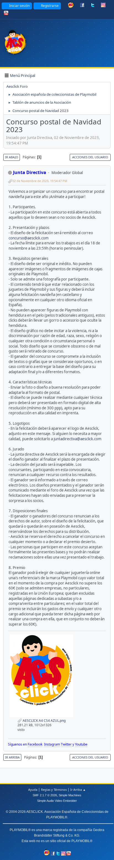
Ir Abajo (11, 157)
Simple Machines (70, 795)
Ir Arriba (12, 757)
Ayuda (32, 789)
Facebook (35, 744)
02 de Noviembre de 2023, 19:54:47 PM (39, 181)
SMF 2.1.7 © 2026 (45, 795)
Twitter (66, 744)
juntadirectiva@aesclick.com (77, 438)
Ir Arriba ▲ (78, 789)
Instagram (52, 744)
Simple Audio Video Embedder (57, 800)
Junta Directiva (29, 172)
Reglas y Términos (54, 789)
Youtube (81, 744)
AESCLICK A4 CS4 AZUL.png (44, 720)
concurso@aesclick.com (28, 238)
